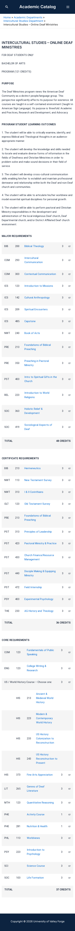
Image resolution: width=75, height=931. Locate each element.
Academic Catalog (37, 6)
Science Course (36, 865)
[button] (6, 7)
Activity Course (35, 814)
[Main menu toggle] (68, 7)
